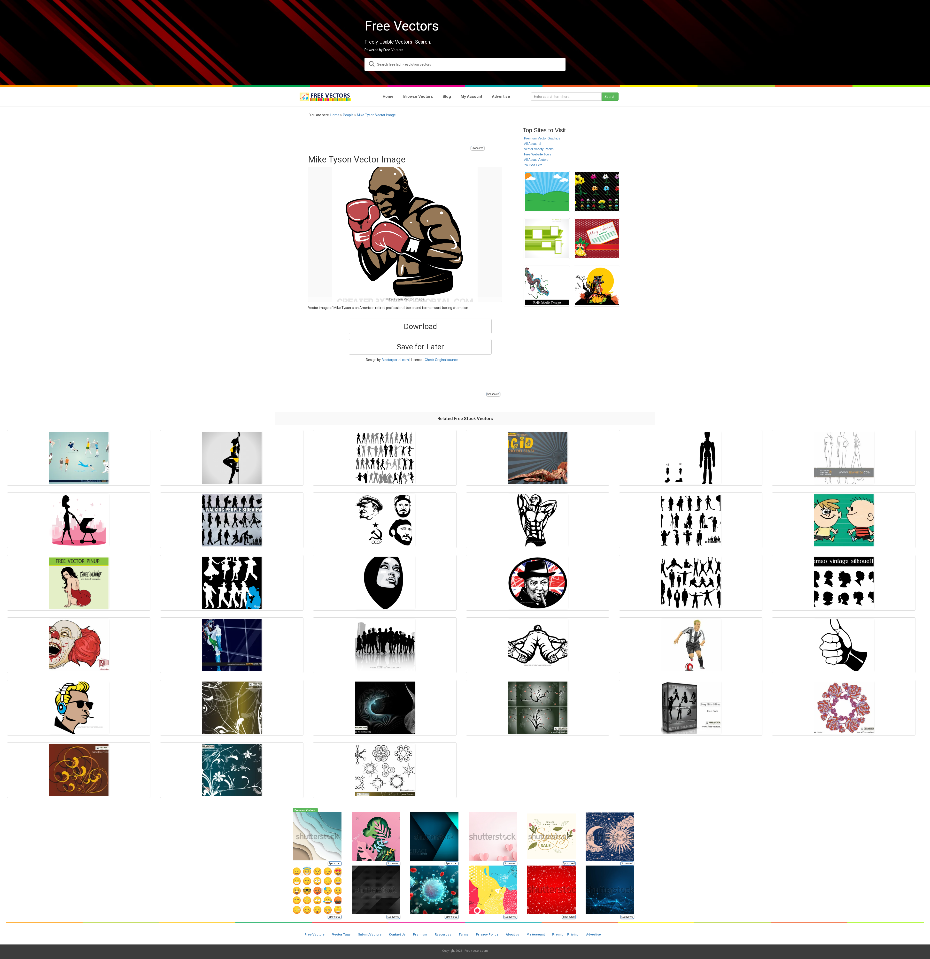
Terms (463, 934)
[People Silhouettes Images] (690, 583)
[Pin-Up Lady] (78, 583)
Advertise (593, 934)
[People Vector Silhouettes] (231, 583)
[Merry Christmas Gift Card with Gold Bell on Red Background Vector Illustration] (597, 238)
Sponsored (477, 148)
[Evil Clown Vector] (78, 645)
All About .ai (532, 144)
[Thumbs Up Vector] (843, 645)
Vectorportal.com (395, 360)
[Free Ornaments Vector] (78, 770)
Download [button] (420, 326)
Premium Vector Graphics (542, 138)
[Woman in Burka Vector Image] (384, 583)
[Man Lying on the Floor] (537, 645)
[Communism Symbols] (384, 520)
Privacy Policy (487, 934)
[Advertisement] (396, 134)
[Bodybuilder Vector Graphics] (537, 520)
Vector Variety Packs (539, 149)
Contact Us (397, 934)
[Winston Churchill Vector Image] (537, 583)
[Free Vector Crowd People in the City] (384, 645)
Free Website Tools (537, 154)
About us (512, 934)
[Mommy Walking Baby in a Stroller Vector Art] (78, 520)
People (348, 115)
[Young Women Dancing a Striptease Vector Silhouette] (231, 458)
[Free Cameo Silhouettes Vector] (843, 583)
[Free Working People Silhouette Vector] (690, 520)
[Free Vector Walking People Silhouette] (231, 520)
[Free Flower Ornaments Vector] (231, 708)
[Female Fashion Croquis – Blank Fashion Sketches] (843, 458)
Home (335, 115)
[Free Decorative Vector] (384, 770)
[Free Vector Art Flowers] (597, 191)
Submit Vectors (369, 934)
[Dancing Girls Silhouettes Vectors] (384, 458)
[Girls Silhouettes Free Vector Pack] (690, 708)
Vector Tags (341, 934)
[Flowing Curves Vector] (384, 708)
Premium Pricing (565, 934)
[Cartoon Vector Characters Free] (843, 520)
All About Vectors (536, 159)
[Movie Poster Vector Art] (537, 458)
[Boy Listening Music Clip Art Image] (78, 708)
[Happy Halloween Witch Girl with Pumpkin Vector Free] (597, 286)
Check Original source (441, 360)
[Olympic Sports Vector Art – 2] (78, 458)
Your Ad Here (533, 165)
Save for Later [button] (420, 346)
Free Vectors (315, 934)
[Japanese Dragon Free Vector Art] (547, 286)
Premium (420, 934)
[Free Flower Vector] (843, 708)
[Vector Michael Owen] (690, 645)
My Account (536, 934)
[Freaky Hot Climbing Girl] (231, 645)
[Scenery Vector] (547, 191)
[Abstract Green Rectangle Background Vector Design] (547, 238)
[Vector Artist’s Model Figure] (690, 458)
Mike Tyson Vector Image (376, 115)
